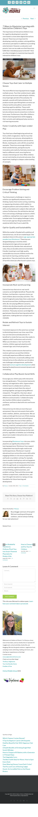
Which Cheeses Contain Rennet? (14, 738)
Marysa (6, 485)
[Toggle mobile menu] (34, 8)
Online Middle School (10, 671)
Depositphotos (24, 795)
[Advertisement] (19, 711)
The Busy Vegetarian (9, 661)
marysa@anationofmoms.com (12, 657)
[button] (4, 544)
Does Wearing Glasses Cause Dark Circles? (17, 764)
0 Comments (25, 485)
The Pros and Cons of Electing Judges (15, 767)
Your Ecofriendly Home (10, 664)
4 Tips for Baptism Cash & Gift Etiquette (16, 741)
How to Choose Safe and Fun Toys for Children (28, 546)
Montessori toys (18, 441)
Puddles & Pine (7, 666)
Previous (26, 18)
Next (32, 18)
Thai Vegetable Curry (10, 757)
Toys (20, 485)
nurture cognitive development (20, 365)
